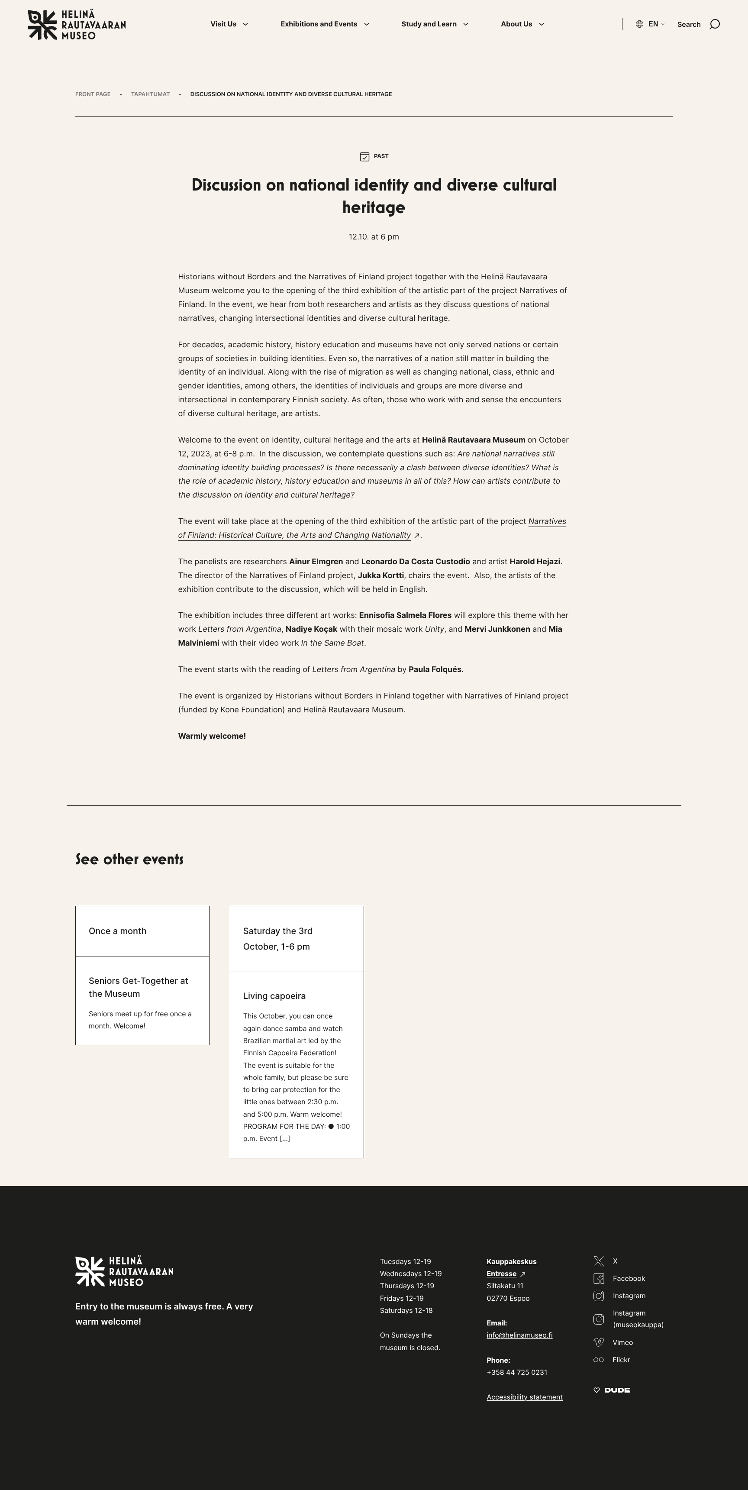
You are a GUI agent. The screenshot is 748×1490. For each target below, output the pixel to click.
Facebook (629, 1278)
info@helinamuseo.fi (519, 1335)
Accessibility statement (525, 1397)
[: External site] (611, 1389)
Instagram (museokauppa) (638, 1319)
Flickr (621, 1359)
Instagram (629, 1295)
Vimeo (623, 1342)
